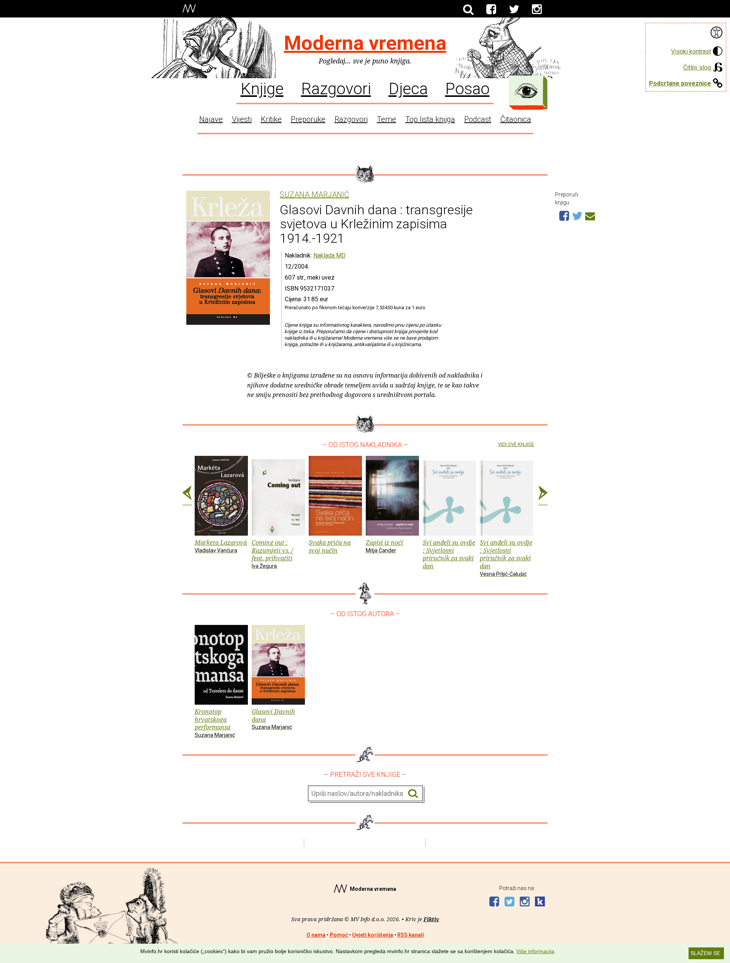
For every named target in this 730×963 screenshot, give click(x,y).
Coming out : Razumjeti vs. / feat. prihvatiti (272, 553)
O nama (315, 935)
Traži (413, 793)
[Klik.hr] (540, 902)
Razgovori (336, 88)
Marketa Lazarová (221, 545)
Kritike (271, 119)
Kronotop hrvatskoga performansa (215, 722)
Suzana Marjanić (314, 195)
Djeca (408, 88)
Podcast (477, 119)
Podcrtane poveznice (680, 83)
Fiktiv (431, 919)
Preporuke (308, 119)
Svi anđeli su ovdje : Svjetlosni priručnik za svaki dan (449, 554)
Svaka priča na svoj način (330, 546)
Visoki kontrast (691, 51)
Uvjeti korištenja (372, 935)
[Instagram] (537, 9)
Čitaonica (515, 119)
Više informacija (535, 951)
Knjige (262, 88)
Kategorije (526, 91)
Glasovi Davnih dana (273, 719)
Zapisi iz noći (384, 545)
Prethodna (187, 495)
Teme (386, 119)
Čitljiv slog (697, 67)
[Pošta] (590, 215)
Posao (467, 88)
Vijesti (242, 119)
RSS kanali (410, 935)
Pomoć (339, 935)
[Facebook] (491, 9)
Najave (211, 119)
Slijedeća (543, 495)
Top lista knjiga (430, 119)
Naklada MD (329, 255)
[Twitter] (514, 9)
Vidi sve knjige (516, 444)
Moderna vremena (365, 43)
